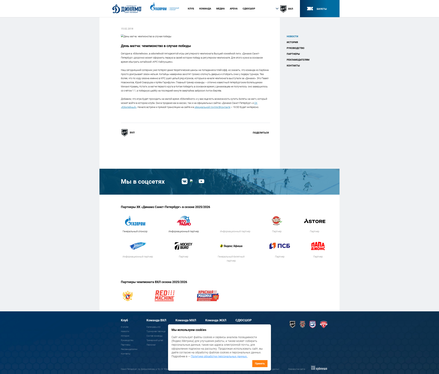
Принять (260, 363)
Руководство (295, 48)
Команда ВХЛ (156, 320)
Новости (292, 36)
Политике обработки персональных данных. (219, 356)
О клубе (124, 327)
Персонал (151, 345)
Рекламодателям (298, 59)
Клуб (124, 320)
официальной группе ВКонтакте (212, 107)
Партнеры (293, 54)
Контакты (293, 65)
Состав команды (154, 336)
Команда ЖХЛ (215, 320)
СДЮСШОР (249, 8)
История (292, 42)
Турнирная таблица (155, 331)
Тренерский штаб (154, 340)
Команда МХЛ (185, 320)
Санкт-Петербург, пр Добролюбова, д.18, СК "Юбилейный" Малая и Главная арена (160, 369)
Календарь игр (153, 327)
